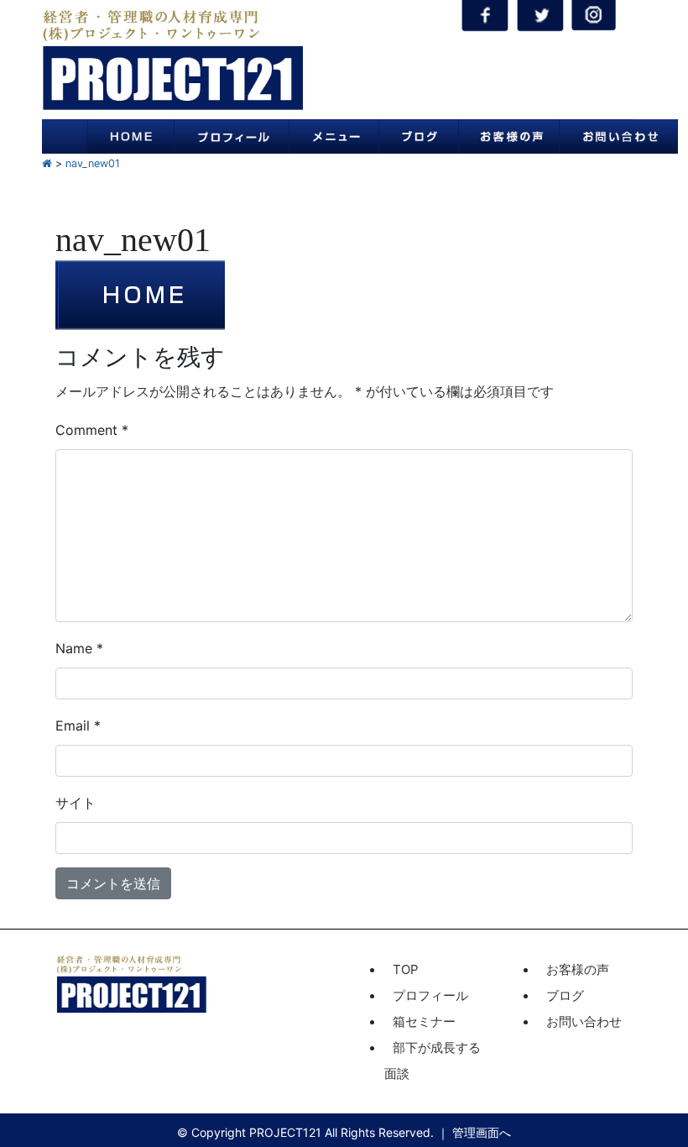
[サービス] (333, 136)
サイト (75, 802)
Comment (91, 430)
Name (79, 648)
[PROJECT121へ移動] (47, 163)
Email (78, 725)
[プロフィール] (231, 136)
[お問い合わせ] (618, 136)
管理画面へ (481, 1132)
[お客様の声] (508, 136)
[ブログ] (418, 136)
